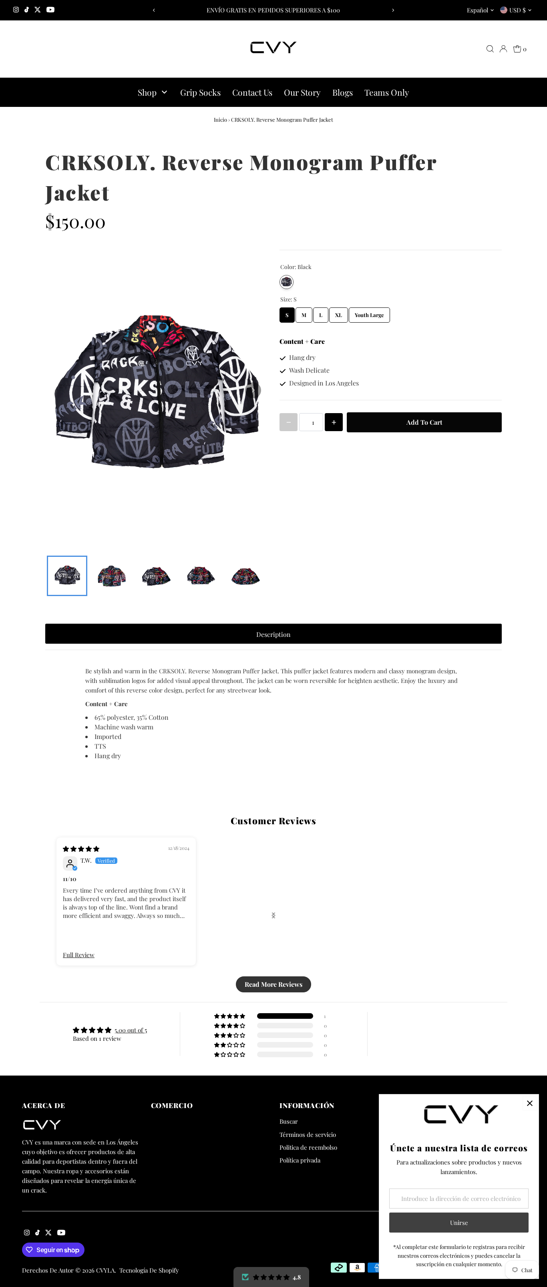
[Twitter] (37, 10)
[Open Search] (490, 48)
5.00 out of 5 (131, 1030)
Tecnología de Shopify (149, 1270)
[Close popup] (530, 1103)
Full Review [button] (79, 955)
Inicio (220, 119)
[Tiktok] (26, 10)
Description (273, 634)
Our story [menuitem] (302, 92)
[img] (81, 849)
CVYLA (105, 1270)
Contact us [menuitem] (252, 92)
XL (338, 312)
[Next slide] (273, 915)
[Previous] (154, 10)
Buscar (289, 1121)
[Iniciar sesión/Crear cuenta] (503, 48)
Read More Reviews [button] (273, 984)
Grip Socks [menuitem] (200, 92)
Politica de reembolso (308, 1147)
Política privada (300, 1160)
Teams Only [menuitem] (386, 92)
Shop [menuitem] (147, 92)
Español (477, 10)
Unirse (459, 1223)
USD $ (517, 10)
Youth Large (369, 312)
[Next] (393, 10)
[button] (271, 1277)
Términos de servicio (308, 1134)
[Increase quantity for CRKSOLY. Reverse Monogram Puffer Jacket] (334, 422)
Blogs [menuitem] (342, 92)
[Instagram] (16, 10)
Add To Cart (424, 422)
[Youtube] (50, 10)
